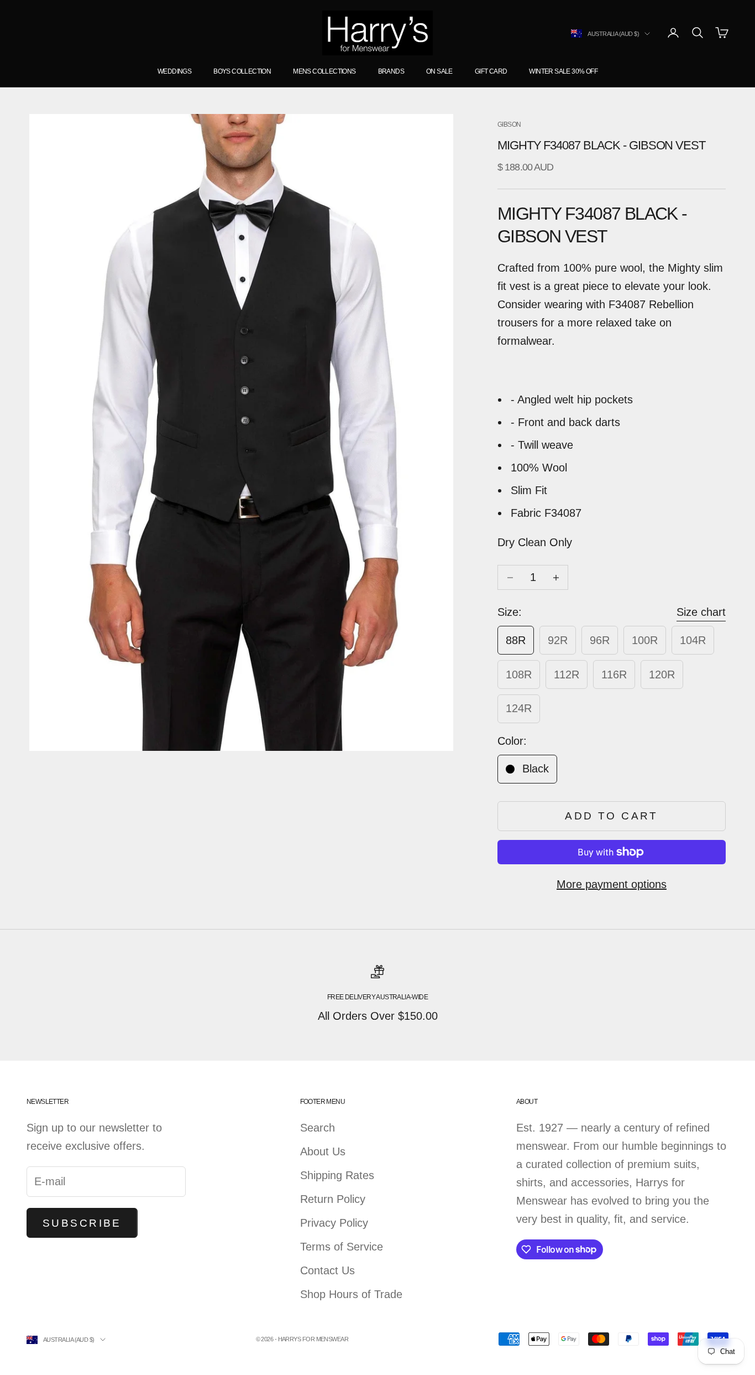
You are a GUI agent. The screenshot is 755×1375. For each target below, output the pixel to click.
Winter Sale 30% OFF (563, 71)
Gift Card (491, 71)
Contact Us (327, 1270)
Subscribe (82, 1223)
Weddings (174, 71)
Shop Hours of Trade (351, 1294)
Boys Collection (242, 71)
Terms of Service (341, 1247)
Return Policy (332, 1199)
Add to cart (611, 816)
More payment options (612, 884)
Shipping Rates (337, 1175)
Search (317, 1128)
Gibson (509, 124)
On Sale (439, 71)
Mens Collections (324, 71)
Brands (391, 71)
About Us (322, 1151)
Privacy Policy (334, 1223)
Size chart (701, 612)
